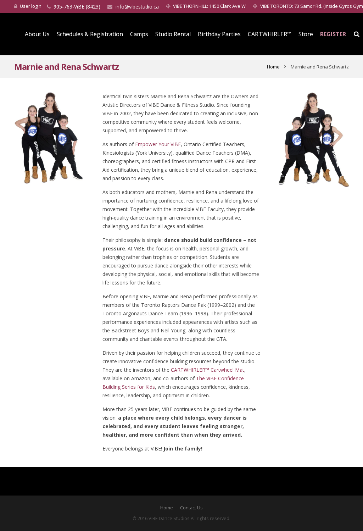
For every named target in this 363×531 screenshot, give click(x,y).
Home (273, 66)
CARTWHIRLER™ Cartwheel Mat (207, 369)
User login (30, 6)
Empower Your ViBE (158, 144)
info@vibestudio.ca (137, 6)
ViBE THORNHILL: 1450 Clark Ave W (209, 6)
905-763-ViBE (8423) (77, 6)
